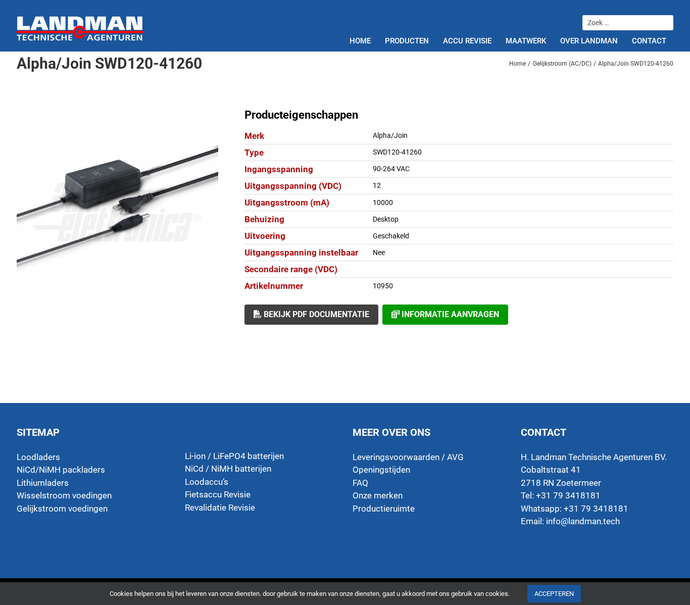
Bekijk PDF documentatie (315, 314)
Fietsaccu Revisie (218, 494)
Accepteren (554, 593)
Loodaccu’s (206, 482)
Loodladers (38, 457)
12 (377, 185)
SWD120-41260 (397, 152)
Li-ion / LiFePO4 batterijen (234, 456)
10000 (383, 202)
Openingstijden (381, 470)
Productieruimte (384, 508)
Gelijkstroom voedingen (62, 508)
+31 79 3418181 (596, 508)
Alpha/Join (390, 135)
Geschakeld (391, 236)
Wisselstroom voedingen (64, 495)
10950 (383, 286)
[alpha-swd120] (117, 209)
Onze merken (378, 495)
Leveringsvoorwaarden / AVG (408, 457)
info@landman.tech (583, 521)
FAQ (360, 483)
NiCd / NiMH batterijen (228, 469)
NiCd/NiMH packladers (61, 470)
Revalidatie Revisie (220, 507)
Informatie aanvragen (449, 314)
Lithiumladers (43, 483)
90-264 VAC (391, 169)
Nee (379, 252)
